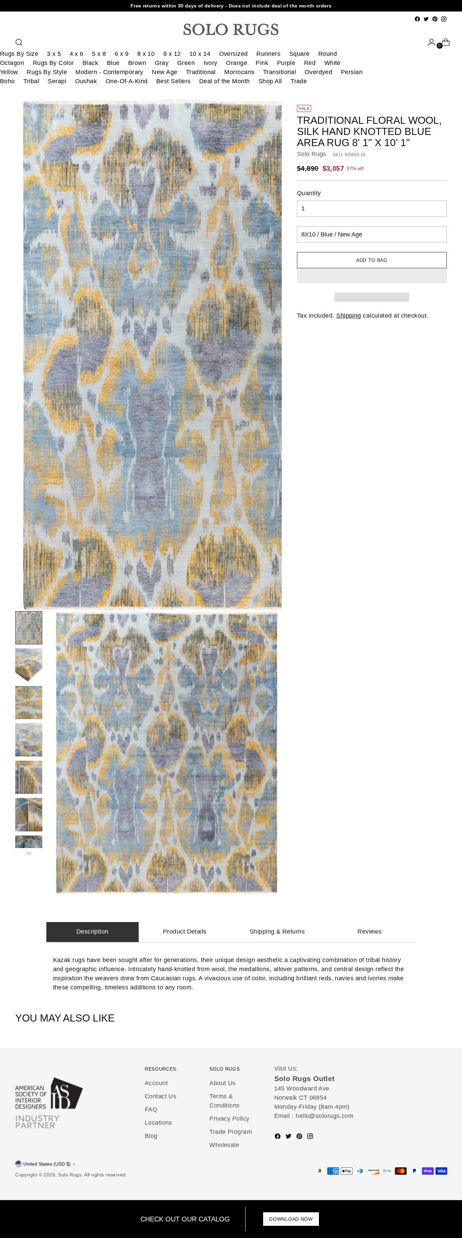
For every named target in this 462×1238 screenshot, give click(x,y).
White (332, 63)
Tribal (31, 81)
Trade (299, 81)
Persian (352, 72)
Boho (7, 81)
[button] (372, 275)
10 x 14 (199, 53)
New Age (164, 72)
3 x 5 (54, 53)
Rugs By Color (53, 63)
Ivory (210, 63)
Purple (286, 63)
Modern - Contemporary (109, 72)
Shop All (270, 81)
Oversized (233, 53)
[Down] (28, 853)
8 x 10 (146, 53)
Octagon (12, 63)
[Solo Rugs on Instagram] (444, 19)
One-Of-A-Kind (127, 81)
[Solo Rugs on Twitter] (426, 19)
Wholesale (224, 1145)
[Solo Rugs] (231, 29)
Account (156, 1083)
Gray (162, 63)
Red (310, 63)
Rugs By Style (47, 72)
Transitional (279, 72)
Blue (113, 63)
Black (90, 63)
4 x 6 (77, 53)
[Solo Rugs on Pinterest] (435, 19)
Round (327, 53)
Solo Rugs (311, 154)
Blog (151, 1135)
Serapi (57, 81)
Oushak (86, 81)
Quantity (309, 193)
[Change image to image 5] (28, 777)
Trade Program (230, 1131)
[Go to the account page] (429, 42)
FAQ (151, 1109)
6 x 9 (122, 53)
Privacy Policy (229, 1118)
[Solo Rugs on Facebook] (417, 19)
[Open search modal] (19, 42)
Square (299, 53)
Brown (137, 63)
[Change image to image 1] (28, 627)
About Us (222, 1083)
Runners (268, 53)
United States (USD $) (47, 1164)
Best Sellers (173, 81)
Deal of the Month (224, 81)
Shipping (348, 315)
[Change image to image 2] (28, 665)
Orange (236, 63)
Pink (262, 63)
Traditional (201, 72)
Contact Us (161, 1096)
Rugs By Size (19, 53)
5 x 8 (99, 53)
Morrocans (239, 72)
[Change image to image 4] (28, 739)
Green (186, 63)
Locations (158, 1122)
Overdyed (318, 72)
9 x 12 (172, 53)
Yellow (9, 72)
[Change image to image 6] (28, 814)
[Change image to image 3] (28, 702)
